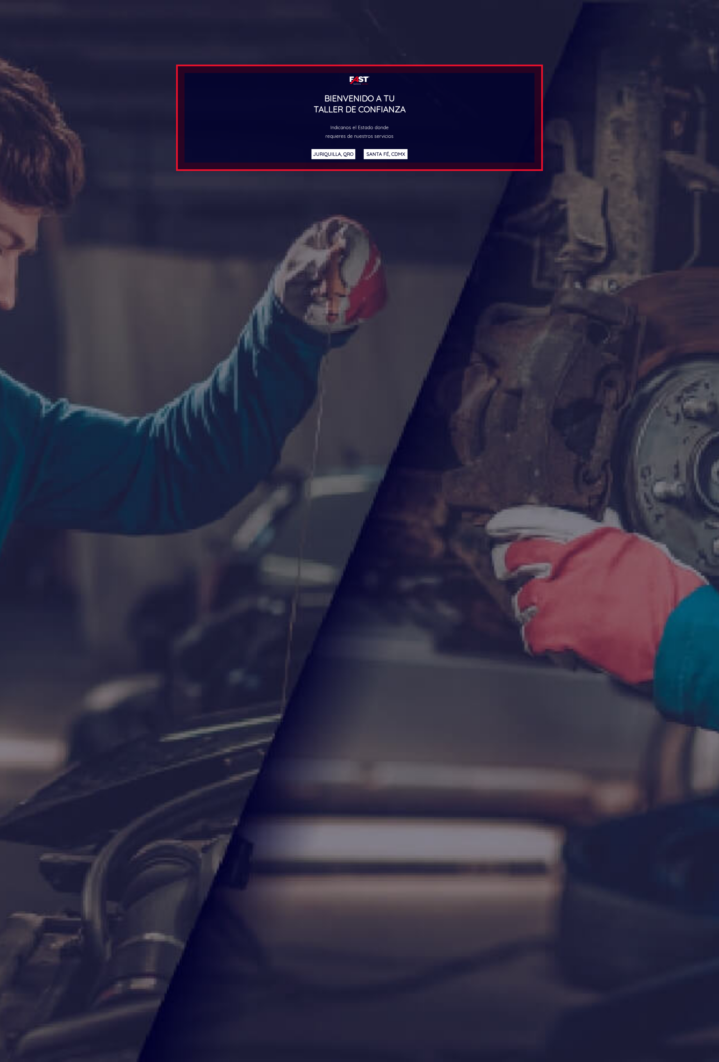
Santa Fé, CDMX (386, 154)
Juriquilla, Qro (333, 154)
